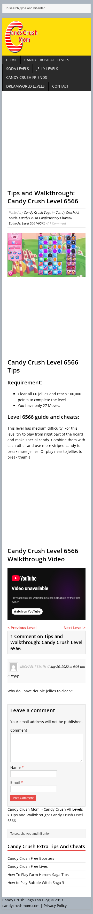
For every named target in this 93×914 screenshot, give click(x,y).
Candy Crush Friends (26, 77)
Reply (15, 675)
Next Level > (75, 627)
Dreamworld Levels (25, 86)
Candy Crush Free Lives (27, 866)
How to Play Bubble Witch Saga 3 (35, 882)
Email (15, 782)
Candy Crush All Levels (46, 59)
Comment (18, 730)
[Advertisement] (46, 142)
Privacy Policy (55, 905)
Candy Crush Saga (37, 212)
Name (16, 767)
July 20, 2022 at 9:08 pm (67, 666)
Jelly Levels (47, 68)
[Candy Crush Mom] (46, 37)
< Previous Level (21, 627)
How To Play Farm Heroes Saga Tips (38, 874)
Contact (60, 86)
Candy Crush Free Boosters (30, 858)
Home (11, 59)
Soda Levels (17, 68)
